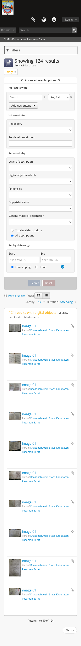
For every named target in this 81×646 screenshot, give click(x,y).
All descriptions (24, 235)
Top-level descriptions (28, 230)
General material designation (26, 216)
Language (43, 20)
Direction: (53, 302)
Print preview (16, 295)
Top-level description (21, 137)
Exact (43, 267)
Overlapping (23, 267)
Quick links (54, 20)
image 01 (29, 326)
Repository (15, 124)
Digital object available (22, 175)
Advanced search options (40, 80)
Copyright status (19, 202)
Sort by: (30, 302)
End (42, 253)
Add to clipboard (72, 326)
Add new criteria (21, 105)
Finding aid (15, 188)
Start (12, 253)
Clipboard (33, 20)
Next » (70, 630)
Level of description (21, 161)
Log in (69, 19)
